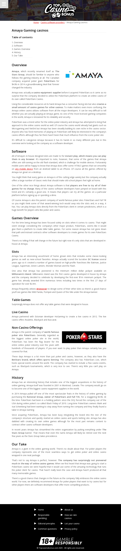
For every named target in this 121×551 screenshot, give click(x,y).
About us (68, 509)
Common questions (47, 528)
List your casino (72, 523)
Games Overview (22, 49)
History (17, 52)
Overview (18, 42)
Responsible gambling (43, 517)
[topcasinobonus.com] (60, 10)
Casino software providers (53, 22)
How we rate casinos (70, 517)
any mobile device (24, 168)
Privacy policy (70, 528)
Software (18, 45)
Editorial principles (46, 523)
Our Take (18, 55)
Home (36, 22)
